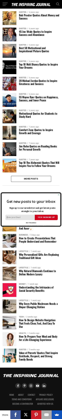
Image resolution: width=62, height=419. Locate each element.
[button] (31, 201)
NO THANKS (31, 223)
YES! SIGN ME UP (46, 217)
